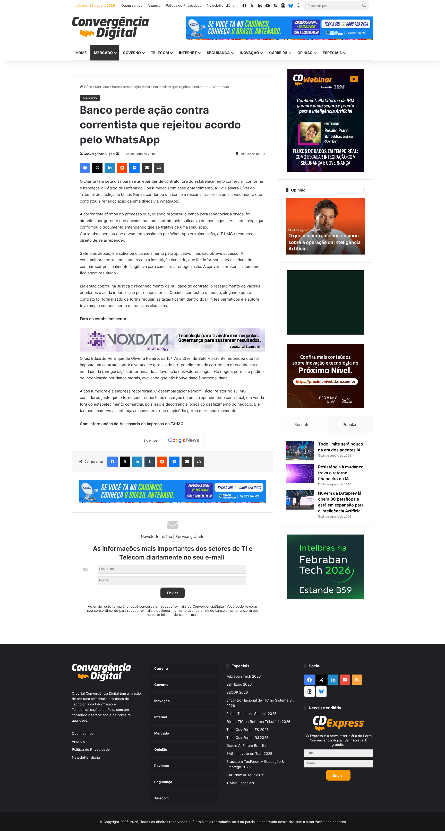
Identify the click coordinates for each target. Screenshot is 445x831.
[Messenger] (134, 168)
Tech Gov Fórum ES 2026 (247, 730)
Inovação (249, 52)
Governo (132, 52)
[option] (325, 226)
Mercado (103, 52)
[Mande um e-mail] (117, 154)
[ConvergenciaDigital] (110, 28)
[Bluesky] (291, 6)
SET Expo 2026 (239, 684)
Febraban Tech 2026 (243, 676)
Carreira (278, 52)
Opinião (305, 52)
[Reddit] (122, 168)
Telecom (160, 52)
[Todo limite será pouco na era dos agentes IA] (300, 450)
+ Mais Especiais (240, 783)
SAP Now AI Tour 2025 (245, 775)
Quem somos (131, 5)
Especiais (332, 52)
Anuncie (154, 5)
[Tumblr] (149, 462)
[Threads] (283, 6)
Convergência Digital (99, 154)
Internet (188, 52)
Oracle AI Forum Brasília (246, 745)
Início (87, 87)
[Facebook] (85, 168)
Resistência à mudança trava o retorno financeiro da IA (340, 472)
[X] (97, 168)
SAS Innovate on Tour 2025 (249, 753)
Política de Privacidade (184, 5)
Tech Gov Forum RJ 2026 (247, 738)
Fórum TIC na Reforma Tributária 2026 (258, 722)
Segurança (218, 52)
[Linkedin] (110, 168)
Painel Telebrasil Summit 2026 (251, 714)
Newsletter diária (220, 5)
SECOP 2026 (237, 692)
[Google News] (183, 440)
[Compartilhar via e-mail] (147, 168)
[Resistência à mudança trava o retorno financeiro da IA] (300, 473)
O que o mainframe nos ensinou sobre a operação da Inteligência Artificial (324, 242)
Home (81, 52)
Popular (350, 424)
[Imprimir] (159, 168)
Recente (302, 424)
